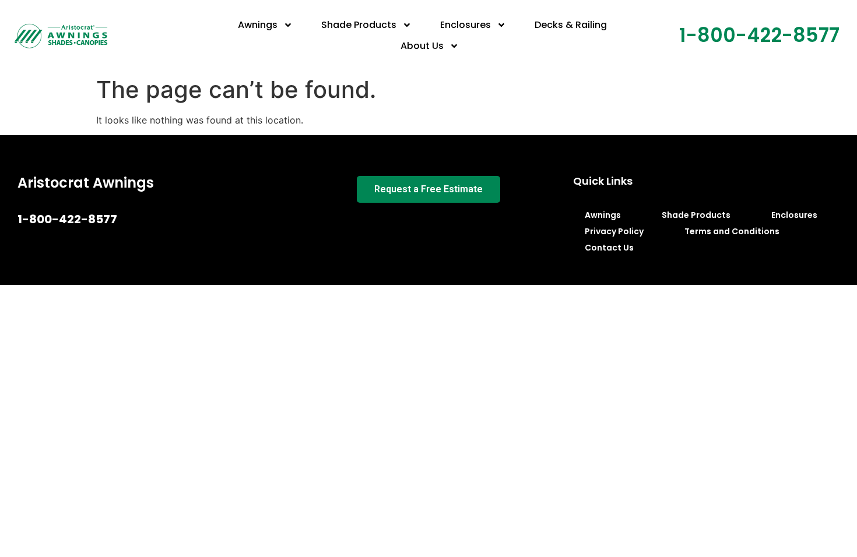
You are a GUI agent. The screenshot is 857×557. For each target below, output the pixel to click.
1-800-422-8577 (759, 35)
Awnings (258, 24)
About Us (422, 45)
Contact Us (609, 247)
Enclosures (465, 24)
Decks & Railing (571, 24)
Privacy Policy (614, 231)
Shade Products (358, 24)
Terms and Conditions (731, 231)
